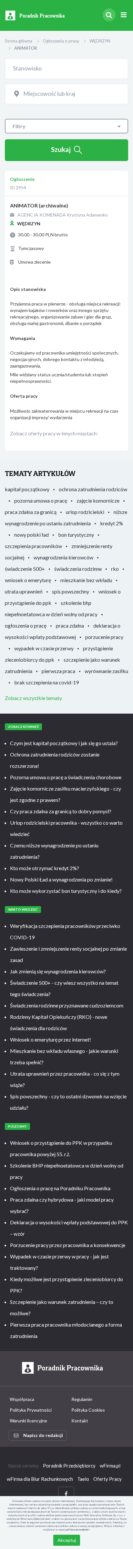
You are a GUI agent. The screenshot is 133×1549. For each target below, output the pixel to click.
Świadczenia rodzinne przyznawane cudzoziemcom (66, 1005)
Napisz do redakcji (43, 1435)
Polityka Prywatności (31, 1410)
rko (115, 569)
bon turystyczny (76, 534)
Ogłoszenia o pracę (61, 41)
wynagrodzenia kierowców (63, 557)
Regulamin (81, 1399)
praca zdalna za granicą (30, 512)
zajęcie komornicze (98, 500)
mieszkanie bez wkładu (86, 580)
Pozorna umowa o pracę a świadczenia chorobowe (65, 777)
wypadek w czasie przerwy (44, 648)
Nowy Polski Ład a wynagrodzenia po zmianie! (61, 879)
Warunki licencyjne (28, 1420)
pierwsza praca (58, 671)
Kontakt (79, 1420)
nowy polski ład (31, 534)
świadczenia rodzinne (78, 569)
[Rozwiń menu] (123, 15)
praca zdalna (70, 625)
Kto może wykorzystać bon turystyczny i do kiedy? (66, 891)
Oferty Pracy (107, 1479)
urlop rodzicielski (85, 512)
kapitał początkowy (27, 489)
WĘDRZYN (99, 41)
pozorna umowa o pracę (40, 500)
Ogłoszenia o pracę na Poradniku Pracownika (60, 1188)
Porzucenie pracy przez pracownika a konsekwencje (67, 1245)
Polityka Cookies (88, 1410)
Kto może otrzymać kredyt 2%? (44, 868)
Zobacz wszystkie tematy (33, 698)
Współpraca (22, 1399)
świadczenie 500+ (25, 569)
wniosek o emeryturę (28, 580)
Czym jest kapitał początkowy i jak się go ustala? (64, 743)
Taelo (83, 1479)
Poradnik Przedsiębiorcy (69, 1465)
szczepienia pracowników (33, 546)
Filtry (19, 126)
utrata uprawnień (24, 591)
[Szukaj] (109, 14)
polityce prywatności (77, 1529)
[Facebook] (66, 1494)
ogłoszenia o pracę (25, 625)
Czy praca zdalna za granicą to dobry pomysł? (60, 811)
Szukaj (61, 149)
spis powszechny (70, 591)
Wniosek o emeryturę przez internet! (50, 1039)
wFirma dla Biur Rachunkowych (40, 1479)
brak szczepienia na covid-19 (46, 682)
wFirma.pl (110, 1465)
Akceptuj (66, 1540)
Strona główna (18, 41)
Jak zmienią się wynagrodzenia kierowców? (58, 971)
